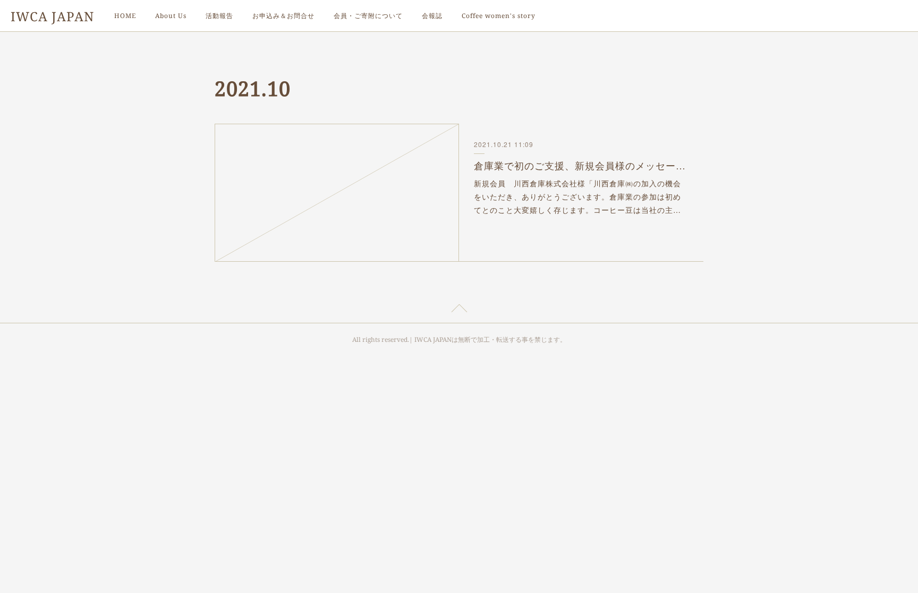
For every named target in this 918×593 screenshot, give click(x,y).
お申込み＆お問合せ (283, 15)
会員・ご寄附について (368, 15)
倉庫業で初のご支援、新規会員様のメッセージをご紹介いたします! (581, 165)
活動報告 (219, 15)
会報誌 (432, 15)
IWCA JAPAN (52, 16)
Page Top (459, 310)
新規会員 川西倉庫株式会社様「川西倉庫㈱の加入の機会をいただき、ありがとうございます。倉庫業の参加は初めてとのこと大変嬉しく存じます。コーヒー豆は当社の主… (577, 196)
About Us (170, 15)
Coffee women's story (499, 15)
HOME (125, 15)
